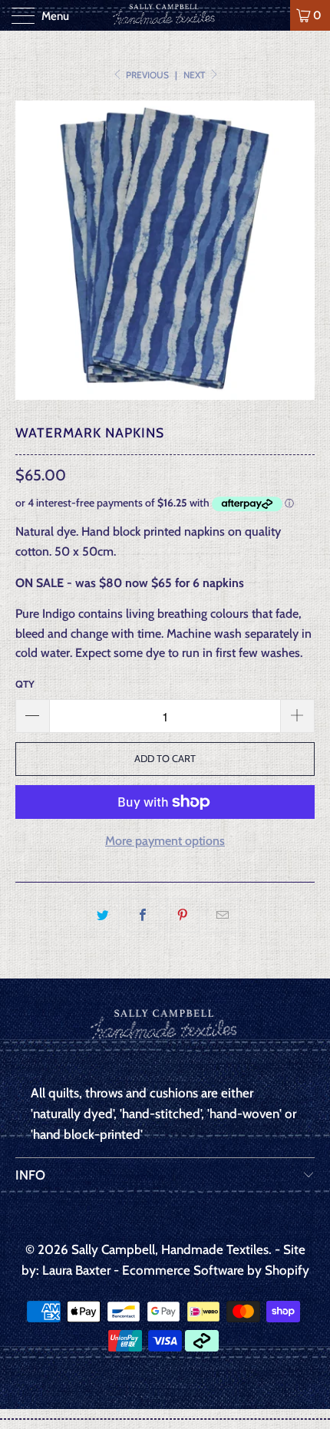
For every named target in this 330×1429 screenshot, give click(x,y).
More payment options (165, 840)
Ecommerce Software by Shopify (215, 1270)
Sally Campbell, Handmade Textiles (170, 1249)
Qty (25, 684)
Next (195, 75)
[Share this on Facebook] (142, 915)
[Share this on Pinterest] (183, 915)
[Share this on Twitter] (102, 915)
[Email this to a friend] (222, 915)
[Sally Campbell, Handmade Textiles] (165, 15)
